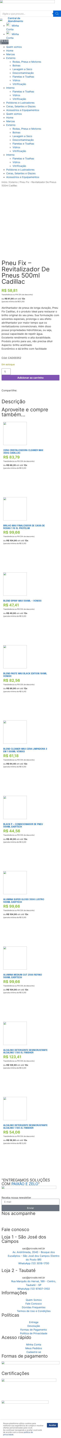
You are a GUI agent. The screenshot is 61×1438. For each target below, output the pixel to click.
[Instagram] (14, 1222)
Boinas (16, 65)
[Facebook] (5, 1222)
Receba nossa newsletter (16, 1197)
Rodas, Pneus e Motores (27, 61)
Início (4, 182)
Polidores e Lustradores (20, 102)
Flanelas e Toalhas (23, 76)
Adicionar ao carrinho (30, 377)
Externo (10, 58)
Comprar (8, 486)
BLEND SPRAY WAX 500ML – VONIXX (22, 601)
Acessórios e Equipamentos (22, 110)
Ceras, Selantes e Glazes (21, 106)
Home (9, 50)
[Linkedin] (23, 1222)
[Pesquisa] (57, 14)
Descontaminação (23, 72)
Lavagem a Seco (22, 69)
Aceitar (52, 1425)
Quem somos (14, 46)
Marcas (10, 54)
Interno (10, 87)
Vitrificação (19, 84)
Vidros (16, 80)
